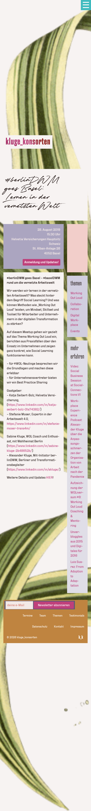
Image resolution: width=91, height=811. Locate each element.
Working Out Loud (76, 295)
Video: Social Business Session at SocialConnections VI (77, 380)
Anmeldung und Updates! (41, 262)
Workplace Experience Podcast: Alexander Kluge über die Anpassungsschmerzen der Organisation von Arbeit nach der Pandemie (77, 438)
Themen (57, 615)
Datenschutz (39, 626)
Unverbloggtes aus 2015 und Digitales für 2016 (76, 543)
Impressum (77, 626)
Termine (28, 615)
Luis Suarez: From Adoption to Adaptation (77, 573)
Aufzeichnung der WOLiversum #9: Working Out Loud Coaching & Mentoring (77, 504)
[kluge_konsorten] (27, 142)
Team (42, 615)
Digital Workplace (74, 320)
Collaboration (76, 306)
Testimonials (76, 615)
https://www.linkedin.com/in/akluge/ (33, 469)
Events (75, 331)
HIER (49, 477)
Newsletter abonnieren (54, 605)
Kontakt (59, 626)
